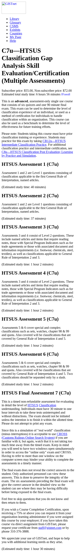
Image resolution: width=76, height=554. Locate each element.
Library (14, 18)
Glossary (15, 22)
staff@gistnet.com (49, 527)
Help (13, 40)
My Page (15, 37)
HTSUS (33, 405)
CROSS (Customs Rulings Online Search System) (34, 435)
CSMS (14, 26)
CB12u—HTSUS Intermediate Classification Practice (34, 142)
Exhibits (15, 29)
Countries (16, 33)
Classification (47, 405)
